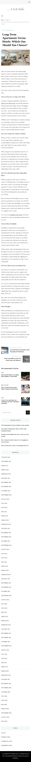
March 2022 (5, 620)
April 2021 (4, 666)
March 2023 (5, 570)
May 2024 (4, 511)
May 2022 (4, 612)
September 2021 (6, 645)
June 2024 (4, 507)
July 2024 (4, 503)
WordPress (15, 758)
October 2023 (5, 541)
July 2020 (4, 696)
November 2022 (6, 587)
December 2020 (6, 683)
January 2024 (5, 528)
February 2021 (6, 675)
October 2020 (5, 692)
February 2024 (6, 524)
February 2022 (6, 624)
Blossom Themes (17, 756)
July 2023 (4, 553)
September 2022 (6, 595)
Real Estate (9, 30)
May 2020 (4, 704)
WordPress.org (6, 745)
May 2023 (4, 562)
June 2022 (4, 608)
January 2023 (5, 578)
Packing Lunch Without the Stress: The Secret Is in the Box (15, 435)
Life (3, 30)
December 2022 (6, 583)
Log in (3, 733)
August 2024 (5, 499)
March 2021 (5, 671)
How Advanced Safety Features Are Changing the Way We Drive (14, 441)
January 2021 (5, 679)
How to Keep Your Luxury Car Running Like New (15, 445)
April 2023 (4, 566)
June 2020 (4, 700)
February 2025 (6, 474)
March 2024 (5, 520)
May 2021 (4, 662)
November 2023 (6, 536)
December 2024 (6, 482)
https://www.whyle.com (8, 103)
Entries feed (5, 737)
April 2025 (4, 465)
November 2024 (6, 486)
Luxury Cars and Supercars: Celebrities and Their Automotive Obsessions (10, 401)
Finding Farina (14, 753)
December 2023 (6, 532)
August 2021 (5, 650)
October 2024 (5, 490)
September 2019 (6, 713)
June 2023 (4, 557)
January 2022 (5, 629)
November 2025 (6, 461)
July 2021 (4, 654)
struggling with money (15, 215)
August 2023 (5, 549)
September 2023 (6, 545)
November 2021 (6, 637)
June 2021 (4, 658)
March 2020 (5, 708)
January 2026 (5, 457)
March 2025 (5, 469)
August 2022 (5, 599)
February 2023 (6, 574)
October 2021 (5, 641)
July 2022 (4, 604)
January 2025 (5, 478)
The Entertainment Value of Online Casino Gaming (15, 425)
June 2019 (4, 721)
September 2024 (6, 495)
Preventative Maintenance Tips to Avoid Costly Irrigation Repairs (13, 430)
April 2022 (4, 616)
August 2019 (5, 717)
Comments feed (6, 741)
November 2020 (6, 687)
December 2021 (6, 633)
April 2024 (4, 516)
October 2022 (5, 591)
